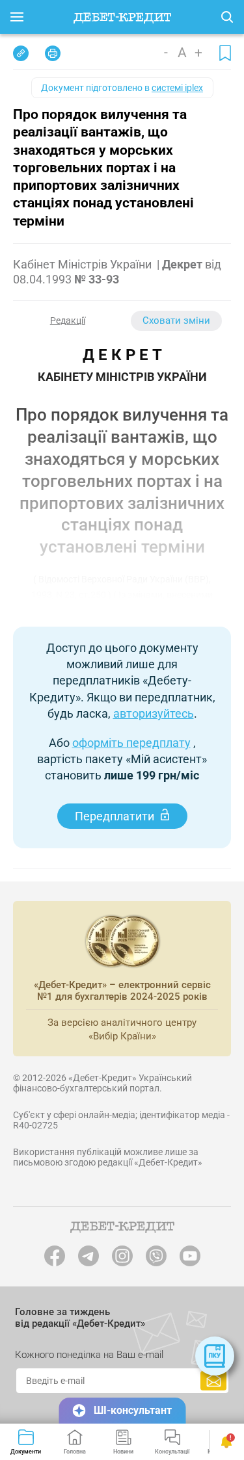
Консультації (172, 1451)
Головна (75, 1451)
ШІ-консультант (133, 1410)
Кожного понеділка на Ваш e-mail (89, 1355)
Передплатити (114, 816)
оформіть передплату (131, 743)
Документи (25, 1451)
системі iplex (177, 88)
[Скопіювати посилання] (21, 53)
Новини (123, 1451)
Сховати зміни (176, 320)
